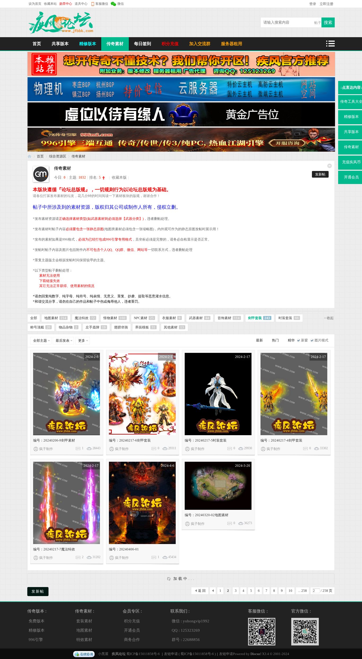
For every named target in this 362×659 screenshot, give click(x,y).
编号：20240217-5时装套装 (206, 440)
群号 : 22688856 (186, 639)
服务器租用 (231, 43)
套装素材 (84, 621)
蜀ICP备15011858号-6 (143, 654)
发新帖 (320, 174)
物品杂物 (68, 327)
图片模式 (321, 340)
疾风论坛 (29, 156)
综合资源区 (57, 156)
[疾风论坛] (61, 34)
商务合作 (132, 639)
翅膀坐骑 (121, 327)
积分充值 (170, 43)
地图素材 (55, 318)
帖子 (317, 23)
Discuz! (255, 654)
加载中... (183, 579)
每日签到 (142, 43)
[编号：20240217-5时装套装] (218, 394)
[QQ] (84, 654)
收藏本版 (119, 177)
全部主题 (40, 341)
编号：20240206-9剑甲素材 (54, 440)
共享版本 (60, 43)
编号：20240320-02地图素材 (206, 515)
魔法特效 (85, 318)
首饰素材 (229, 318)
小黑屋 (103, 654)
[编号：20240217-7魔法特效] (66, 503)
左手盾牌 (96, 327)
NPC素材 (144, 318)
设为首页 (35, 4)
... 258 (302, 591)
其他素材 (174, 327)
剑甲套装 (259, 318)
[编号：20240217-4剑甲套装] (294, 394)
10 (290, 591)
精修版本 (87, 43)
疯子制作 (46, 449)
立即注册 (326, 4)
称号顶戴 (40, 327)
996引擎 (36, 639)
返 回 (202, 591)
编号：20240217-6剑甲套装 (130, 440)
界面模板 (145, 327)
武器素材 (199, 318)
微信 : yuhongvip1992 (190, 621)
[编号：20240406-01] (142, 503)
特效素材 (84, 639)
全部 (33, 318)
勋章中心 (65, 4)
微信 (120, 4)
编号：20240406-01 (124, 549)
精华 (291, 340)
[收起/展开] (329, 166)
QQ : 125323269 (186, 630)
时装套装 (289, 318)
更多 (81, 341)
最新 (259, 340)
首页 (37, 43)
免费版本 (37, 621)
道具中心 (81, 4)
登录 (313, 4)
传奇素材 (115, 43)
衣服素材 (171, 318)
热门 (275, 340)
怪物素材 (114, 318)
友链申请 (171, 654)
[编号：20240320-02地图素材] (218, 486)
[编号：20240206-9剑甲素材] (66, 394)
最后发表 (62, 341)
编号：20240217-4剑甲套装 (281, 440)
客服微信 (101, 4)
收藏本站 (50, 4)
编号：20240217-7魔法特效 (54, 549)
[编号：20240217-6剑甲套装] (142, 394)
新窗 (304, 340)
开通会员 (132, 630)
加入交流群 (199, 43)
